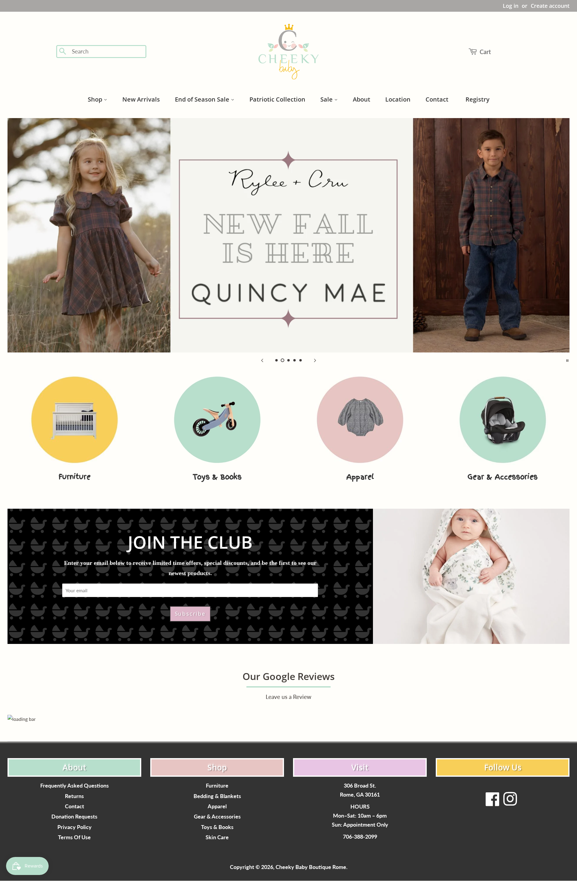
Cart (485, 51)
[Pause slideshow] (567, 360)
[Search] (63, 51)
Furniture (217, 785)
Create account (550, 5)
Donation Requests (74, 816)
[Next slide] (315, 360)
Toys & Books (217, 827)
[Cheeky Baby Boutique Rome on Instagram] (510, 803)
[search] (107, 51)
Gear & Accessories (217, 816)
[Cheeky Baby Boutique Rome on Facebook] (492, 803)
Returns (74, 796)
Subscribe (190, 613)
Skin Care (217, 837)
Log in (510, 5)
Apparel (217, 806)
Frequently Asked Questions (74, 785)
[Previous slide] (262, 360)
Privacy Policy (74, 827)
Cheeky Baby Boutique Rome (311, 867)
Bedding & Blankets (217, 796)
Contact (74, 806)
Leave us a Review (288, 696)
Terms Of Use (74, 837)
